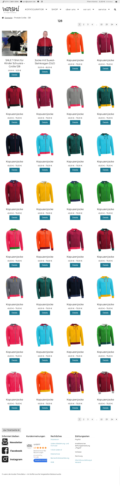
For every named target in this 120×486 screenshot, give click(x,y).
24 (112, 24)
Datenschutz (55, 454)
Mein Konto (92, 1)
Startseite (8, 18)
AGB (52, 462)
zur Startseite (10, 430)
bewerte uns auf (41, 460)
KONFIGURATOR (34, 9)
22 (101, 24)
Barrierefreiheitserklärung (60, 458)
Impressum (55, 439)
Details (14, 75)
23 (107, 24)
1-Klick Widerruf (56, 450)
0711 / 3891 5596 (12, 1)
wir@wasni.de (29, 1)
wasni (37, 444)
